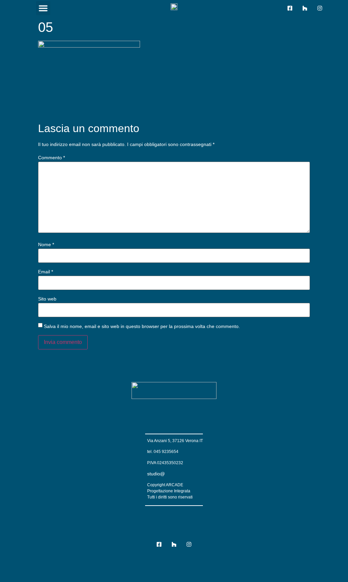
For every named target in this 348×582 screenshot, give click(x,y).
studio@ (156, 473)
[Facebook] (290, 8)
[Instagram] (320, 8)
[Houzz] (305, 8)
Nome (46, 244)
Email (45, 271)
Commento (51, 157)
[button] (43, 8)
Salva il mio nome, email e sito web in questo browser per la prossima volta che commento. (142, 326)
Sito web (47, 298)
